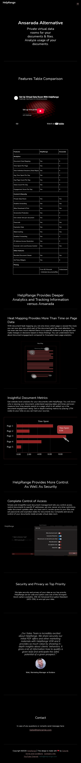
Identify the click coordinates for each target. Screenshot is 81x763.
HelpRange (31, 751)
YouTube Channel (31, 756)
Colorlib (65, 751)
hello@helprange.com (41, 730)
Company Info (50, 754)
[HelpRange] (9, 4)
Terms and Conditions (34, 754)
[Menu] (77, 4)
